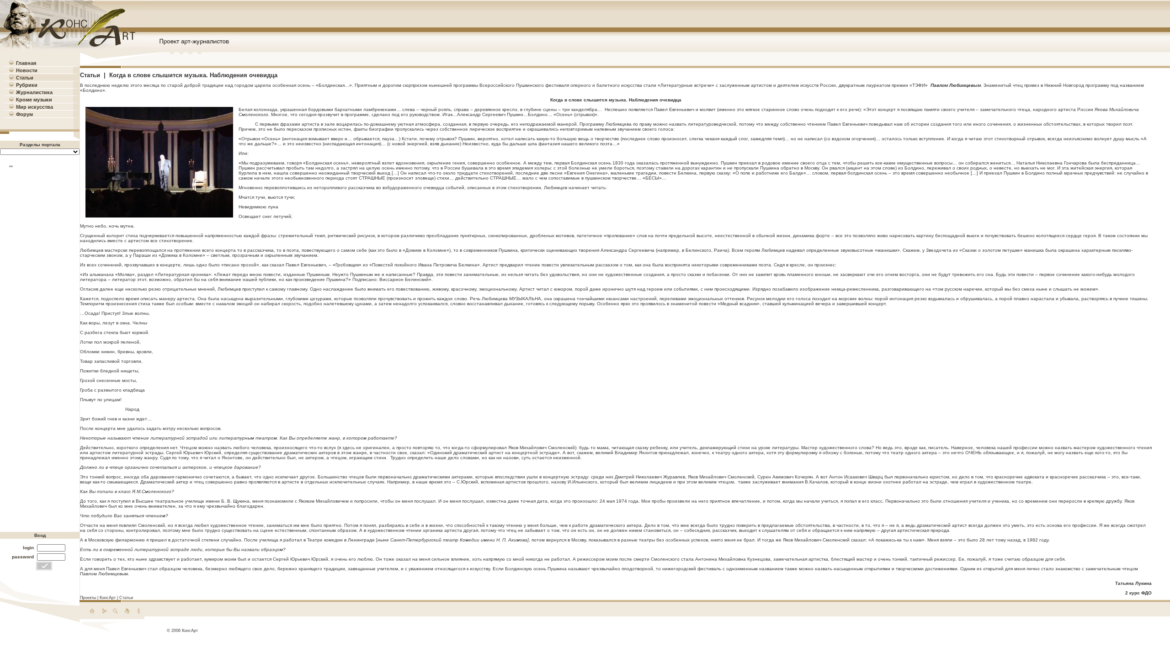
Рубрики (26, 85)
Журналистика (34, 92)
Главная (26, 63)
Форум (24, 114)
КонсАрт (108, 597)
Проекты (88, 597)
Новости (26, 70)
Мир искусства (34, 107)
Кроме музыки (34, 99)
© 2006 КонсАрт (182, 630)
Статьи (24, 77)
